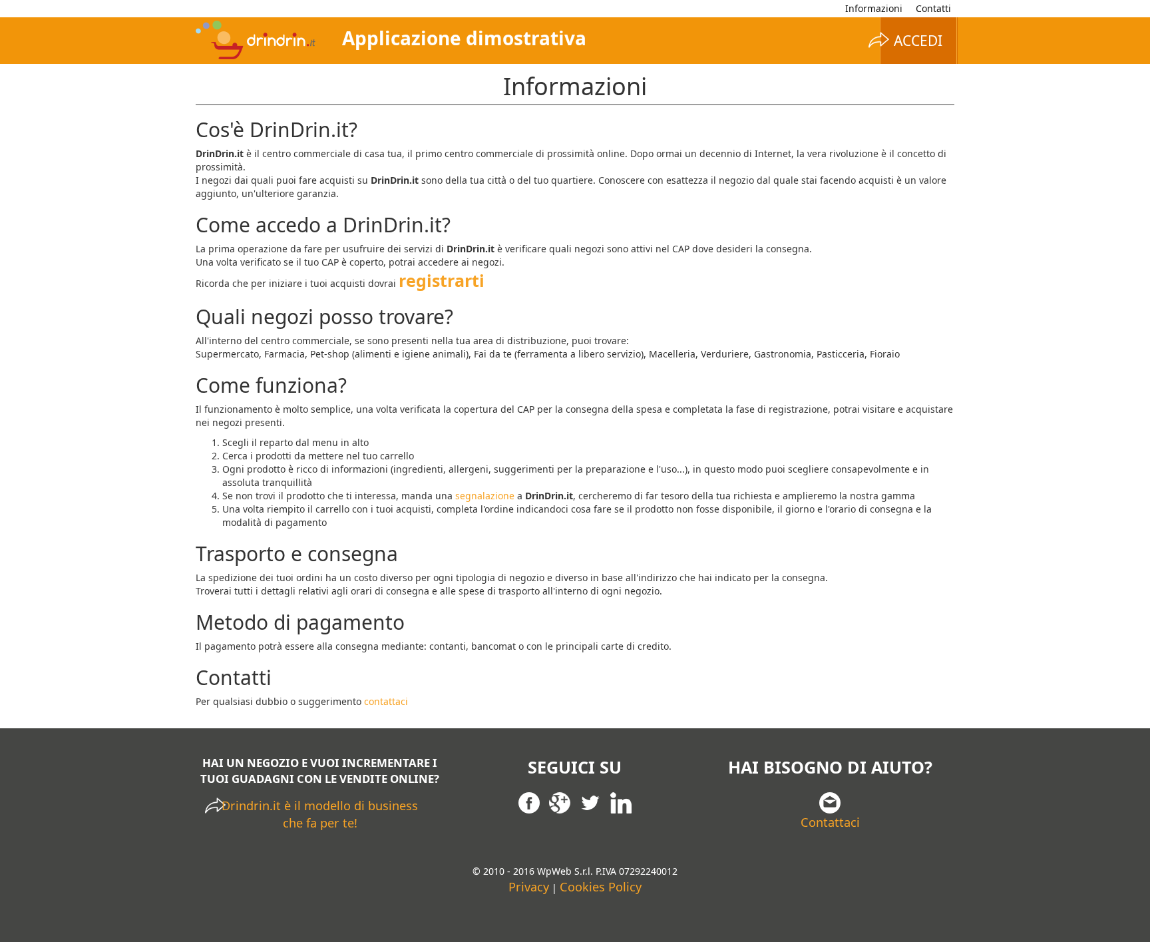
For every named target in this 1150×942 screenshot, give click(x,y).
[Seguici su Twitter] (590, 802)
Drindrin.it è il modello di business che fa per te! (320, 814)
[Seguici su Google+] (559, 802)
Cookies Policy (601, 887)
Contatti (933, 8)
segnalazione (484, 495)
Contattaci (830, 822)
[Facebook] (529, 802)
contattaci (386, 701)
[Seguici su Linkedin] (621, 802)
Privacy (528, 887)
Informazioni (873, 8)
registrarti (441, 280)
